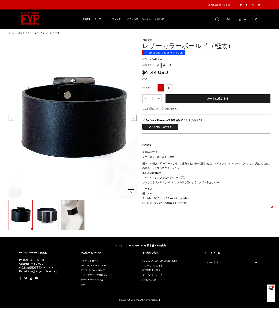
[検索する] (217, 19)
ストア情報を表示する (160, 126)
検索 (83, 284)
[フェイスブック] (247, 5)
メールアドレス (214, 262)
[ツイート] (164, 65)
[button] (11, 118)
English (161, 245)
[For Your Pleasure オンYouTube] (36, 278)
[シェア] (158, 65)
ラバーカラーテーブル (92, 279)
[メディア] (131, 192)
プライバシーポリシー (153, 275)
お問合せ (159, 18)
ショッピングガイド (152, 265)
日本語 (150, 245)
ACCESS (146, 18)
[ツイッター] (241, 5)
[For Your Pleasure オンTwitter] (25, 278)
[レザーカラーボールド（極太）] (73, 118)
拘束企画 (147, 39)
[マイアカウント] (228, 19)
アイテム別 (132, 18)
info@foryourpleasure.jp (43, 271)
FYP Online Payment (93, 265)
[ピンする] (170, 65)
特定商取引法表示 (151, 270)
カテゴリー (100, 18)
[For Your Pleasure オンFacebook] (20, 278)
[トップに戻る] (271, 297)
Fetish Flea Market (93, 270)
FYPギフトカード (90, 260)
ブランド (116, 18)
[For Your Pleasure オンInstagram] (31, 278)
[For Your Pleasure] (30, 18)
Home (87, 18)
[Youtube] (259, 5)
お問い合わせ (149, 279)
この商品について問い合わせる (159, 108)
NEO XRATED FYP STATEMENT (159, 260)
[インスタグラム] (253, 5)
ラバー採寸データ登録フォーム (97, 275)
